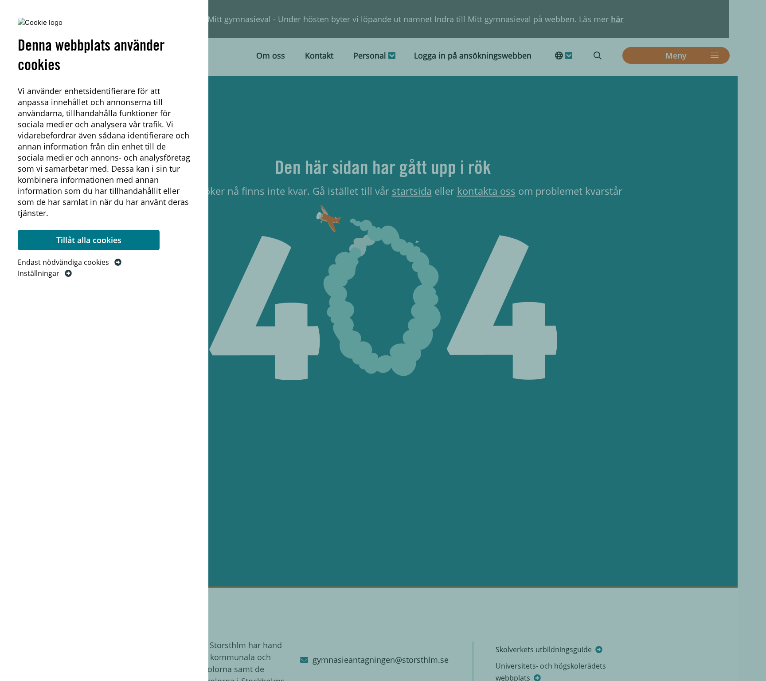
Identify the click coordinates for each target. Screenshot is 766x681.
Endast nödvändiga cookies (64, 262)
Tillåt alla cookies (88, 240)
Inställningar (39, 273)
